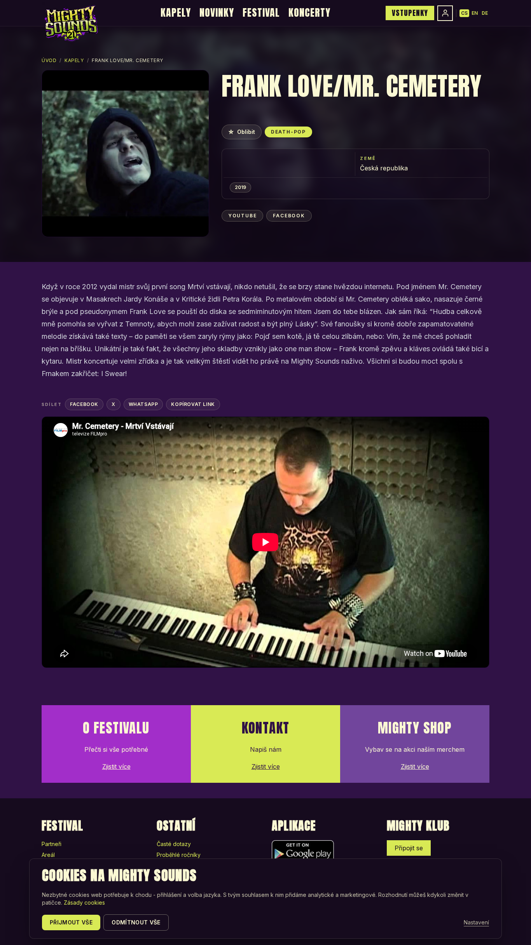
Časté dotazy (174, 844)
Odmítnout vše (136, 922)
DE (485, 13)
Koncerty (309, 12)
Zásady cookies (84, 902)
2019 (240, 187)
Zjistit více (116, 766)
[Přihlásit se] (445, 13)
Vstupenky (410, 12)
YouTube (242, 215)
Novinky (216, 12)
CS (464, 13)
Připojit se (409, 848)
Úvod (49, 60)
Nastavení (476, 922)
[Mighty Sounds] (71, 23)
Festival (261, 12)
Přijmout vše (71, 922)
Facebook (289, 215)
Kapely (176, 12)
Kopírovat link (193, 404)
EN (475, 13)
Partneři (51, 844)
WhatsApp (143, 404)
